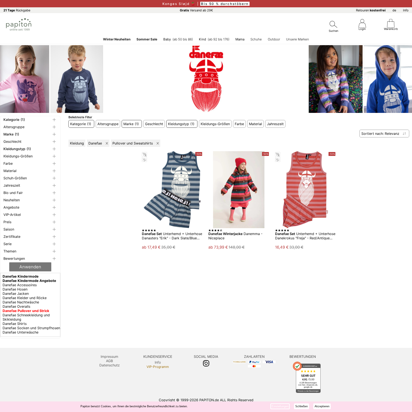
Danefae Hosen (15, 289)
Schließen (301, 406)
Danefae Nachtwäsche (21, 302)
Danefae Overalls (16, 306)
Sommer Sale (146, 39)
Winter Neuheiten (116, 39)
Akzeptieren (322, 406)
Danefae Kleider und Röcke (25, 298)
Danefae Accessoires (20, 285)
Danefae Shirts (15, 323)
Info (406, 10)
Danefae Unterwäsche (20, 332)
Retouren (371, 10)
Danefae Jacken (16, 293)
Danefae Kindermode (21, 276)
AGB (109, 361)
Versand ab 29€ (196, 10)
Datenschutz (109, 365)
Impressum (109, 356)
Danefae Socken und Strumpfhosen (31, 328)
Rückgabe (16, 10)
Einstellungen (280, 406)
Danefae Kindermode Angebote (29, 280)
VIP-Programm (158, 367)
